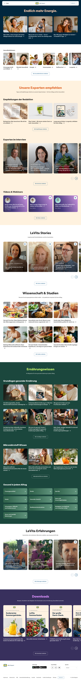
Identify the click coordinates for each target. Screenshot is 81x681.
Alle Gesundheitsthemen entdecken (40, 73)
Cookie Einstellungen (47, 677)
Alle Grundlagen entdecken (40, 436)
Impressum (5, 677)
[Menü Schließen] (5, 3)
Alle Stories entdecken (40, 283)
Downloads (38, 677)
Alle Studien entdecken (40, 354)
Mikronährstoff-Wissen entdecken (40, 476)
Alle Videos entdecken (40, 218)
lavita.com (73, 3)
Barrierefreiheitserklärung (25, 677)
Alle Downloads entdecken (40, 653)
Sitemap (54, 677)
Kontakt (33, 677)
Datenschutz (12, 677)
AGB (17, 677)
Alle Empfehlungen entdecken (40, 129)
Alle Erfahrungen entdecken (40, 581)
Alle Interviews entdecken (40, 183)
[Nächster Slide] (76, 178)
